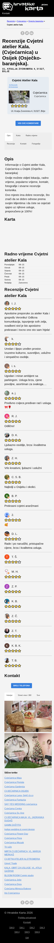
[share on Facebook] (22, 34)
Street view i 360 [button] (24, 695)
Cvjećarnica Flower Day (16, 834)
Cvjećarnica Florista (14, 782)
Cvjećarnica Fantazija (15, 800)
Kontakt (6, 13)
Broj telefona (21, 685)
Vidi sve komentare (28, 123)
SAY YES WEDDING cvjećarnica (20, 804)
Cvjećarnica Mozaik (14, 842)
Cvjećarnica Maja (13, 778)
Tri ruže (8, 847)
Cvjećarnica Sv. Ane (14, 813)
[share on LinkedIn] (31, 34)
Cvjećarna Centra (13, 808)
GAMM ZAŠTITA (12, 825)
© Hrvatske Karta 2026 (18, 912)
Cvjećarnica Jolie (12, 880)
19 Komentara (13, 87)
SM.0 (11, 928)
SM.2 (32, 928)
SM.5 (27, 932)
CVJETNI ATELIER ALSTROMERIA (22, 859)
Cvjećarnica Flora (13, 838)
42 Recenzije (13, 85)
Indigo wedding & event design (19, 829)
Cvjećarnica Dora (13, 884)
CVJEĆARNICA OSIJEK (16, 791)
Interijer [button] (9, 695)
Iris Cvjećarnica (12, 893)
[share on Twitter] (27, 34)
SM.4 (17, 932)
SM (27, 938)
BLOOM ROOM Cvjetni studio (19, 875)
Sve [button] (38, 695)
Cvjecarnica (21, 21)
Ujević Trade (10, 863)
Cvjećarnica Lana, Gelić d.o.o (18, 795)
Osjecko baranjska (35, 21)
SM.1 (22, 928)
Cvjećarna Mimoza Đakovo (17, 888)
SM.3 (42, 928)
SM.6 (37, 932)
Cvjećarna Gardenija (14, 786)
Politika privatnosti (27, 918)
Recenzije (11, 21)
